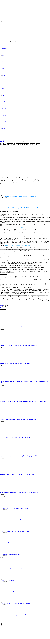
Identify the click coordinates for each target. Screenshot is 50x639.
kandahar (13, 304)
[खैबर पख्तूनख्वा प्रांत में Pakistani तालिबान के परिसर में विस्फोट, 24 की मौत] (12, 435)
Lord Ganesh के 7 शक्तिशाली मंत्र (8, 580)
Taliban (9, 179)
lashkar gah (17, 304)
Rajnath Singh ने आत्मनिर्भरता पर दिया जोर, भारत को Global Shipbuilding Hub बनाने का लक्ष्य (19, 542)
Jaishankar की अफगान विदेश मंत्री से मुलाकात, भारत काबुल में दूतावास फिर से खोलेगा (18, 419)
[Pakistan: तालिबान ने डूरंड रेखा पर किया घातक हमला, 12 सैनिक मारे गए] (12, 361)
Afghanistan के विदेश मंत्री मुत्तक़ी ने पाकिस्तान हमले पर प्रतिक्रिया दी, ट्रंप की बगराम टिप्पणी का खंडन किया (23, 401)
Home (1, 141)
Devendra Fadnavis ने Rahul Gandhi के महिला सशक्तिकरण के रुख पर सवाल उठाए (17, 531)
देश (3, 55)
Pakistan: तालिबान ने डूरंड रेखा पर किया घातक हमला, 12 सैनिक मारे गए (15, 363)
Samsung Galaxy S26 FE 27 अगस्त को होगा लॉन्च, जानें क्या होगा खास (15, 508)
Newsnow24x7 (19, 618)
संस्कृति (3, 101)
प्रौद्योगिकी (4, 115)
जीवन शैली (4, 95)
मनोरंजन (3, 75)
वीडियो (3, 128)
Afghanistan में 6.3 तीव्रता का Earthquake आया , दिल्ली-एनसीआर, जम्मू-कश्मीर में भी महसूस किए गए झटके (23, 456)
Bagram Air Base (8, 304)
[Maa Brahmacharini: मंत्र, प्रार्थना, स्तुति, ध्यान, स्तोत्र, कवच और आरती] (9, 613)
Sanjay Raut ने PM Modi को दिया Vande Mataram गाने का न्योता (14, 554)
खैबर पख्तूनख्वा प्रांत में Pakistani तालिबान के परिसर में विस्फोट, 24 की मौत (15, 437)
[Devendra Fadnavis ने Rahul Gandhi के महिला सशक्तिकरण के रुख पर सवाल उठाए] (9, 530)
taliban (21, 304)
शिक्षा (3, 88)
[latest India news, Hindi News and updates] (8, 13)
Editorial (1, 146)
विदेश (3, 62)
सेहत (3, 68)
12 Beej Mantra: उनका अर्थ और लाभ (9, 591)
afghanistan (2, 304)
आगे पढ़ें (1, 307)
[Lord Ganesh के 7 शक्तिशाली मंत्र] (9, 579)
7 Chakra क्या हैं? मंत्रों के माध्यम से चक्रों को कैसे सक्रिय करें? (13, 568)
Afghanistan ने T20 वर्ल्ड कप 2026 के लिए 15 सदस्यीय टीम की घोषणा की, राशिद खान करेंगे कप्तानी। (20, 196)
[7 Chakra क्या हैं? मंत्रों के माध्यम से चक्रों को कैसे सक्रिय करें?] (9, 567)
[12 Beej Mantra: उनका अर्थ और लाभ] (9, 590)
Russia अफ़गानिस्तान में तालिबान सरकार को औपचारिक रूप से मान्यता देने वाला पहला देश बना (19, 492)
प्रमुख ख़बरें (4, 48)
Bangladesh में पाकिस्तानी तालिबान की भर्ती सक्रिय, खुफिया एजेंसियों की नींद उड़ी (17, 474)
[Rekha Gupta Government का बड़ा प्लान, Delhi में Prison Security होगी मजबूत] (9, 518)
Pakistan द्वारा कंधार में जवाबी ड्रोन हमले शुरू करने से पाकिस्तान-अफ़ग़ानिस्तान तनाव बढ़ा (18, 345)
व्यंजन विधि (4, 121)
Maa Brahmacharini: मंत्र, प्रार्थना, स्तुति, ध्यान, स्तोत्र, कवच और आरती (15, 614)
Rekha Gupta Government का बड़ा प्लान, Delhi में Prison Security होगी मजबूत (16, 519)
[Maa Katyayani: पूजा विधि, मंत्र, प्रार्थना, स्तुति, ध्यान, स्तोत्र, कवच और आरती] (9, 602)
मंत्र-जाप (4, 108)
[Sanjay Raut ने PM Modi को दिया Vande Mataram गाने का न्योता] (9, 553)
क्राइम (3, 81)
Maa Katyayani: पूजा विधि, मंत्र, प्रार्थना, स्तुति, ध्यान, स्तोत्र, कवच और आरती (16, 603)
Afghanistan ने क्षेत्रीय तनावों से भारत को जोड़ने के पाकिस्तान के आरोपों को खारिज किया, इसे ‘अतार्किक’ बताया (21, 208)
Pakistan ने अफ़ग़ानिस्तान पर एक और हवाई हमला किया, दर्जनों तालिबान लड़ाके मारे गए (18, 327)
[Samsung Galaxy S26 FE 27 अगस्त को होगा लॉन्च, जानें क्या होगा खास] (9, 507)
